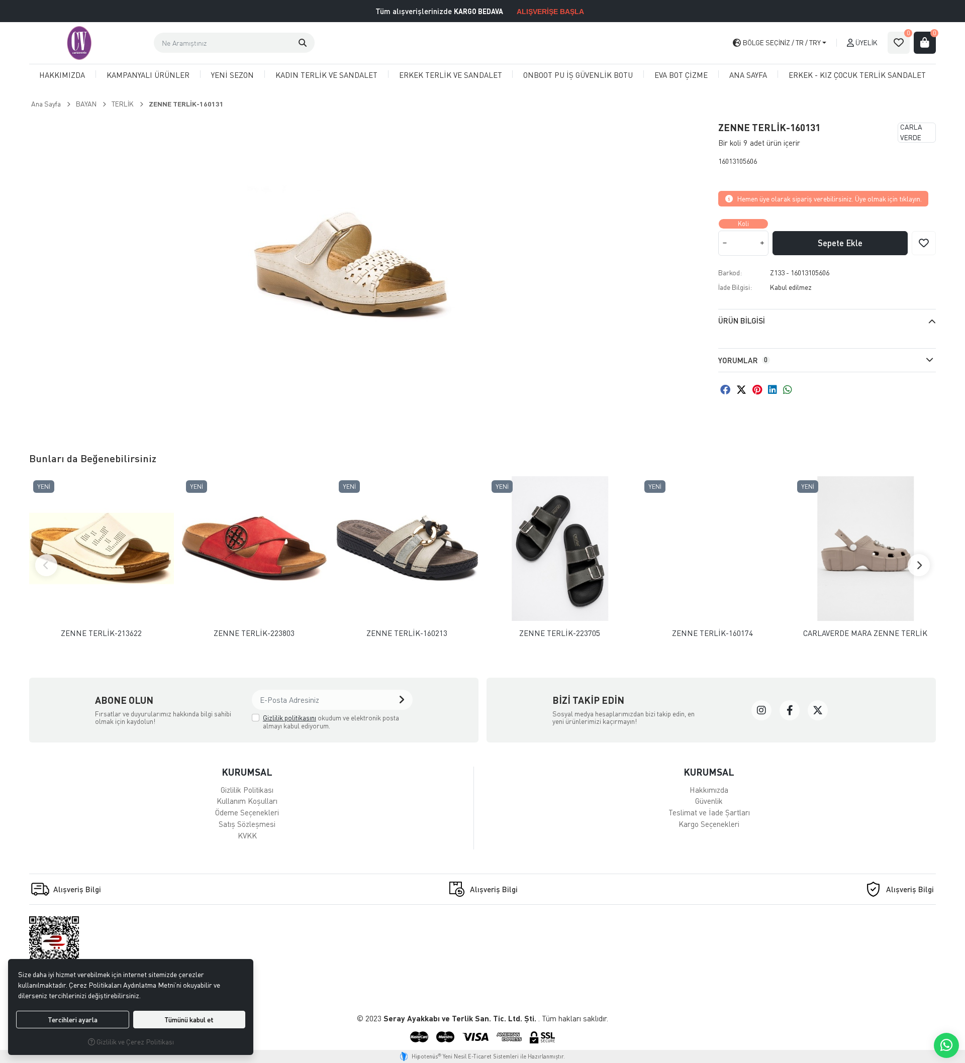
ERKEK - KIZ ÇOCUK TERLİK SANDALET (857, 74)
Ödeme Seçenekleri (247, 812)
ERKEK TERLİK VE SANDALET (450, 74)
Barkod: (730, 272)
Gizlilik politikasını (289, 717)
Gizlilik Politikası (247, 789)
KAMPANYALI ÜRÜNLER (148, 74)
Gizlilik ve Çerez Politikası (134, 1041)
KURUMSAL (247, 772)
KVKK (247, 835)
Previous (46, 565)
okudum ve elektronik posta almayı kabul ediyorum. (331, 721)
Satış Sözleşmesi (247, 823)
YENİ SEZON (232, 74)
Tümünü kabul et (189, 1019)
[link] (761, 710)
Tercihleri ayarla (73, 1019)
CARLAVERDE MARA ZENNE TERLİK (865, 633)
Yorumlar (742, 360)
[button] (303, 43)
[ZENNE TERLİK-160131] (351, 269)
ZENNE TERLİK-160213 (406, 633)
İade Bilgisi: (735, 287)
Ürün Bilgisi (741, 320)
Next (919, 565)
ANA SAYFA (748, 74)
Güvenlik (709, 800)
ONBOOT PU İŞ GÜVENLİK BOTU (578, 74)
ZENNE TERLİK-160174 (712, 633)
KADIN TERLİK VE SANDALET (326, 74)
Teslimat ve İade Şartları (709, 812)
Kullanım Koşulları (247, 800)
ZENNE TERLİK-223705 (559, 633)
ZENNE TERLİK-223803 (254, 633)
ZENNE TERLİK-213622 (101, 633)
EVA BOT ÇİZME (681, 74)
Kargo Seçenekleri (709, 823)
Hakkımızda (709, 789)
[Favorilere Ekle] (924, 243)
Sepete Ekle (840, 243)
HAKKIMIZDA (62, 74)
